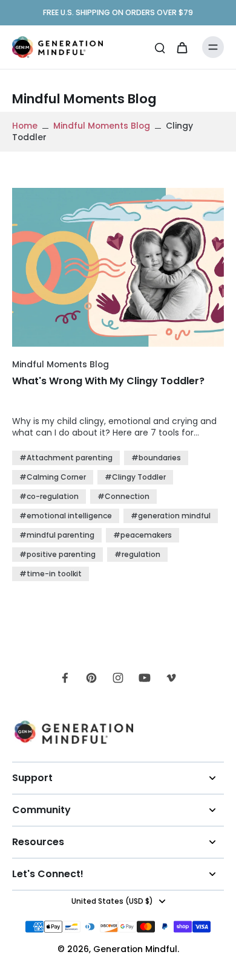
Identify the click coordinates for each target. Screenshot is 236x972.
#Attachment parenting (66, 457)
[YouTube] (144, 678)
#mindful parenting (56, 535)
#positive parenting (57, 554)
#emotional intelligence (65, 515)
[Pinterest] (91, 678)
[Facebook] (64, 678)
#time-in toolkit (50, 573)
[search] (159, 47)
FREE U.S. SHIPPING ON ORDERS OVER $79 (118, 12)
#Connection (123, 496)
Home (25, 126)
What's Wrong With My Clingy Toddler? (108, 381)
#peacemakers (142, 535)
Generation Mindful (135, 949)
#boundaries (156, 457)
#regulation (137, 554)
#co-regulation (49, 496)
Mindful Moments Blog (101, 126)
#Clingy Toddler (135, 477)
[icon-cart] (181, 47)
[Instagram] (118, 678)
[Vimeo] (171, 678)
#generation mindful (171, 515)
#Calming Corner (52, 477)
